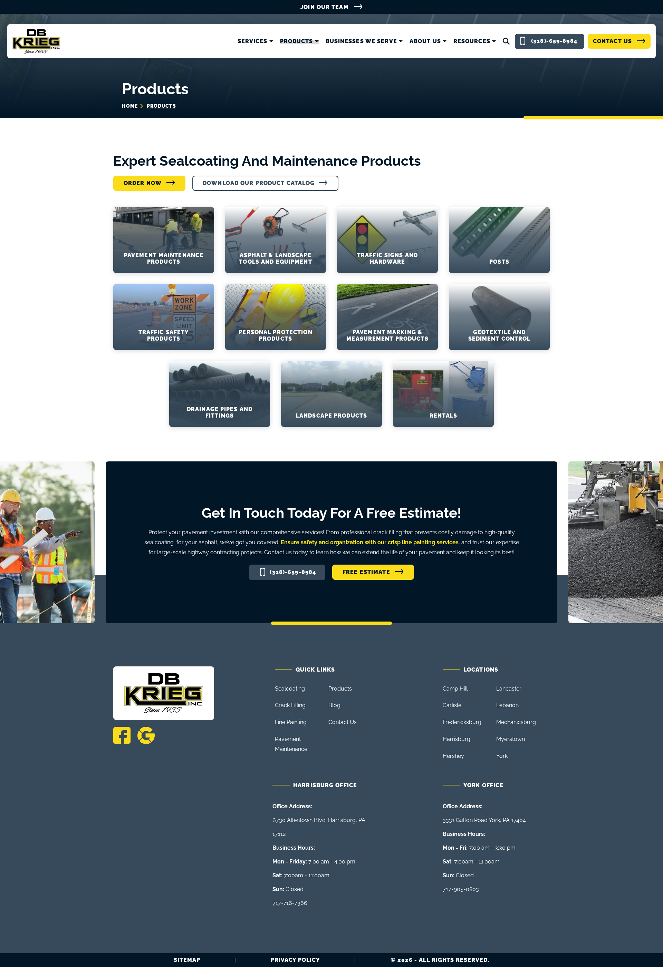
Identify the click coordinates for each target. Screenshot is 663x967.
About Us (425, 41)
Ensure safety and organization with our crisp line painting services (370, 542)
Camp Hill (455, 688)
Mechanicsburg (516, 722)
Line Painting (291, 722)
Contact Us (612, 41)
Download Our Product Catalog (259, 183)
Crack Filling (290, 705)
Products (296, 41)
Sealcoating (290, 688)
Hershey (453, 756)
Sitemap (187, 960)
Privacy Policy (295, 960)
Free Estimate (366, 572)
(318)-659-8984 (293, 572)
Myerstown (510, 739)
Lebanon (507, 705)
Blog (334, 705)
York (502, 756)
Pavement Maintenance (291, 744)
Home (130, 106)
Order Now (143, 183)
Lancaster (508, 688)
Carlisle (452, 705)
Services (253, 41)
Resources (471, 41)
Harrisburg (456, 739)
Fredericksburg (462, 722)
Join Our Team (324, 7)
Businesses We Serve (361, 41)
